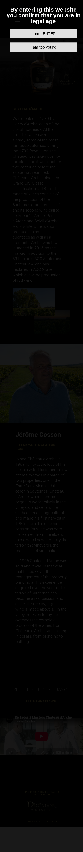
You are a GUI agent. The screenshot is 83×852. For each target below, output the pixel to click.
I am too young (43, 47)
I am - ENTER (43, 34)
